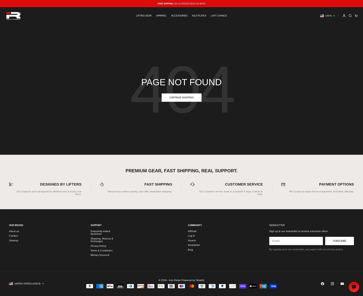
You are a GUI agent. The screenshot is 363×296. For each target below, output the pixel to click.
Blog (190, 250)
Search (192, 240)
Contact (13, 236)
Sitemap (13, 240)
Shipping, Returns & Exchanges (102, 240)
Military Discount (100, 255)
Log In (191, 236)
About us (14, 231)
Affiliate (192, 231)
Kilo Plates (199, 15)
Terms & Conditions (102, 250)
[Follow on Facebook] (322, 284)
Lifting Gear (144, 15)
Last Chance (219, 15)
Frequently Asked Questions (100, 232)
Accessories (179, 15)
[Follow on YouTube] (342, 284)
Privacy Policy (98, 246)
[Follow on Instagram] (332, 284)
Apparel (161, 15)
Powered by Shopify (193, 280)
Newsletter (194, 245)
